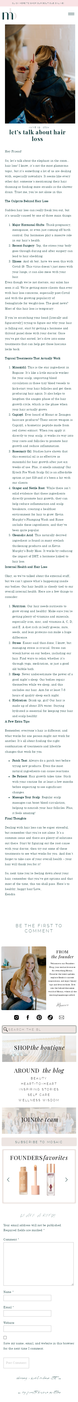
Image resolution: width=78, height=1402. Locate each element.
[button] (71, 14)
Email (8, 1307)
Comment (11, 1239)
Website (9, 1322)
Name (8, 1292)
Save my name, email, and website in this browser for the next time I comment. (38, 1346)
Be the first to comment (39, 928)
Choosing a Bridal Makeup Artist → (39, 1378)
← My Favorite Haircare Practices (39, 1392)
